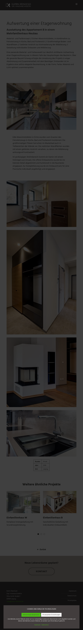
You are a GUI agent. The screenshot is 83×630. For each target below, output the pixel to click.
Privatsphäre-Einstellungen (51, 614)
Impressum (37, 625)
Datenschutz (45, 625)
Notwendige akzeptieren (31, 614)
